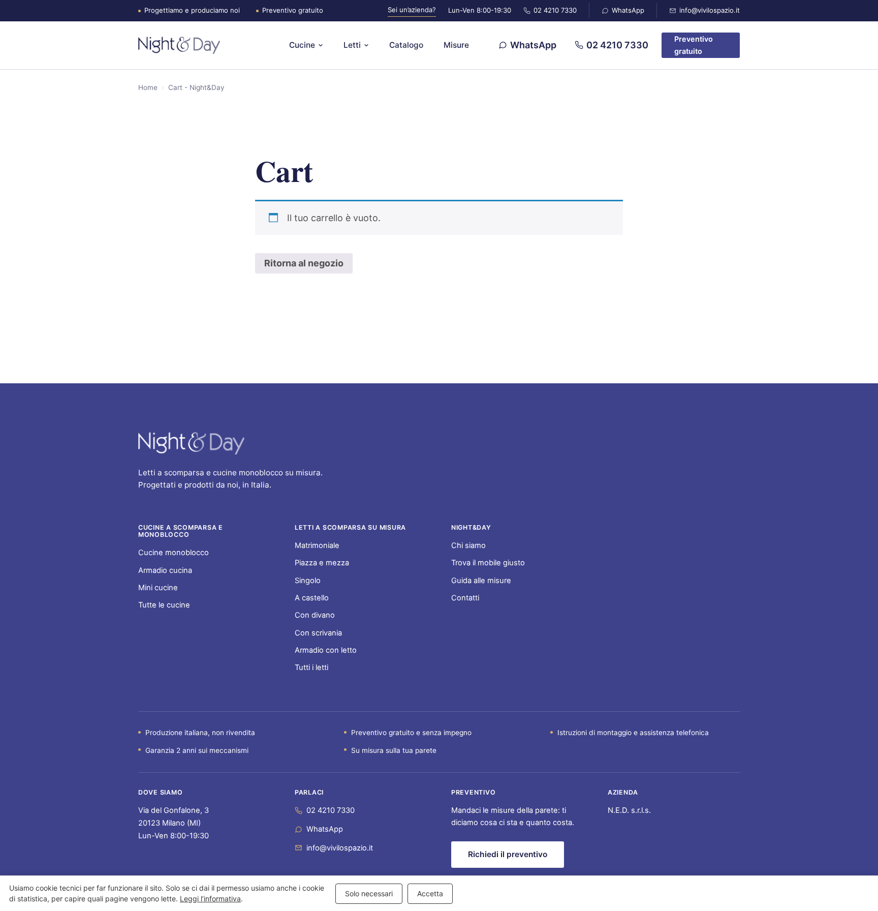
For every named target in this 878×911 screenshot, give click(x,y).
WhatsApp (628, 10)
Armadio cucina (165, 570)
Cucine (302, 45)
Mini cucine (158, 587)
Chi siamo (468, 545)
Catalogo (406, 45)
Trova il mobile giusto (488, 562)
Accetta (430, 893)
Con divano (315, 615)
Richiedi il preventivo (507, 854)
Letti (352, 45)
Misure (456, 45)
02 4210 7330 (555, 10)
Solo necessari (369, 893)
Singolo (308, 580)
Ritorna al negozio (303, 263)
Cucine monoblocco (173, 552)
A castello (312, 597)
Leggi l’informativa (210, 898)
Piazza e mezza (322, 562)
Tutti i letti (311, 667)
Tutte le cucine (164, 605)
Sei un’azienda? (412, 10)
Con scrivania (318, 632)
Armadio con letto (326, 650)
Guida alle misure (481, 580)
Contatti (465, 597)
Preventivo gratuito (693, 45)
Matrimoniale (317, 545)
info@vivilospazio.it (709, 10)
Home (148, 87)
